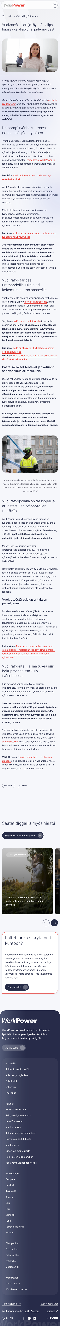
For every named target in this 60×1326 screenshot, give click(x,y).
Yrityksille (11, 1261)
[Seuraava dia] (54, 922)
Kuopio (9, 1197)
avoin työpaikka (10, 741)
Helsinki (10, 1185)
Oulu (8, 1202)
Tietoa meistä (13, 1283)
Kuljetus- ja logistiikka (17, 1075)
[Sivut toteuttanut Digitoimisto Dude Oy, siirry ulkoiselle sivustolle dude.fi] (52, 1318)
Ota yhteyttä (14, 987)
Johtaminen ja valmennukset (21, 1133)
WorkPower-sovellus (16, 1289)
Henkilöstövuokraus (16, 1109)
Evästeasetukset (49, 1303)
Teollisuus (11, 1092)
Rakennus (11, 1087)
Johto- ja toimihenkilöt (17, 1069)
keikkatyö (8, 785)
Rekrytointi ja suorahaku (18, 1115)
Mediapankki (12, 1266)
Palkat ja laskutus (15, 1226)
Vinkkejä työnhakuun (27, 16)
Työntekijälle (12, 1255)
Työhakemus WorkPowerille (40, 160)
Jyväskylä (11, 1191)
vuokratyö (23, 785)
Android (35, 1311)
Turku (8, 1220)
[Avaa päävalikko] (55, 5)
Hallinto (10, 1232)
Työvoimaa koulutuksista (18, 1139)
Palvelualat (11, 1081)
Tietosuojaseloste (11, 1303)
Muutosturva (12, 1145)
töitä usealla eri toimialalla (27, 321)
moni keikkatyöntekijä (35, 301)
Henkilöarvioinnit (14, 1121)
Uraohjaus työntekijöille (18, 1150)
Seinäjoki (10, 1214)
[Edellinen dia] (46, 922)
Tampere (10, 1179)
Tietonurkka (12, 1249)
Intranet (51, 1311)
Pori (8, 1209)
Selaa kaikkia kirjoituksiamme (20, 835)
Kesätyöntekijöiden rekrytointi (21, 1162)
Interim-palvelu (13, 1127)
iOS (27, 1311)
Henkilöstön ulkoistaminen (19, 1156)
